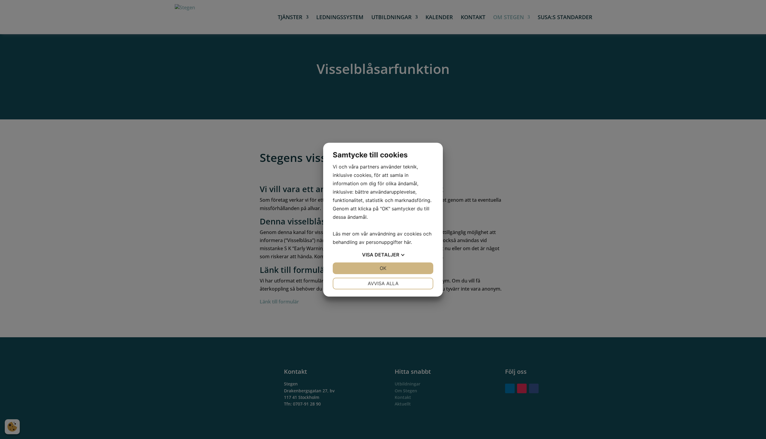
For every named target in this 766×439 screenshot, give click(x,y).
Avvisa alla (383, 283)
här (407, 242)
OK (383, 268)
